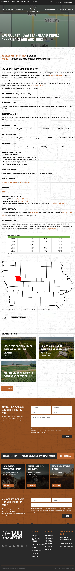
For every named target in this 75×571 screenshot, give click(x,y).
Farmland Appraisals (50, 9)
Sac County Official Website (23, 199)
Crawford (15, 182)
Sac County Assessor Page (58, 203)
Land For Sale (9, 9)
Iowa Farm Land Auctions (36, 540)
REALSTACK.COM (70, 568)
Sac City (4, 191)
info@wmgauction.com (66, 546)
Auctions (18, 9)
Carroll (9, 182)
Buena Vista (25, 182)
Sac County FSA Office (25, 201)
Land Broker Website (59, 568)
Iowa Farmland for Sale (38, 544)
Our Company (60, 9)
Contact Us (71, 9)
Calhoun (4, 182)
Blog (7, 59)
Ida (20, 182)
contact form (34, 212)
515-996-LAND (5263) (38, 85)
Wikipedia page (51, 229)
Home (2, 9)
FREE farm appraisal (55, 75)
